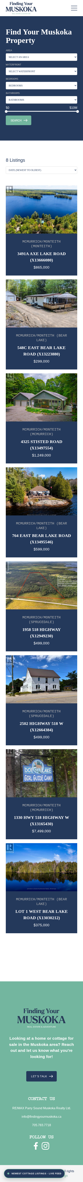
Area (9, 50)
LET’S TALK (39, 1076)
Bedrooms (12, 78)
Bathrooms (13, 93)
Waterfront (13, 64)
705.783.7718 (41, 1125)
